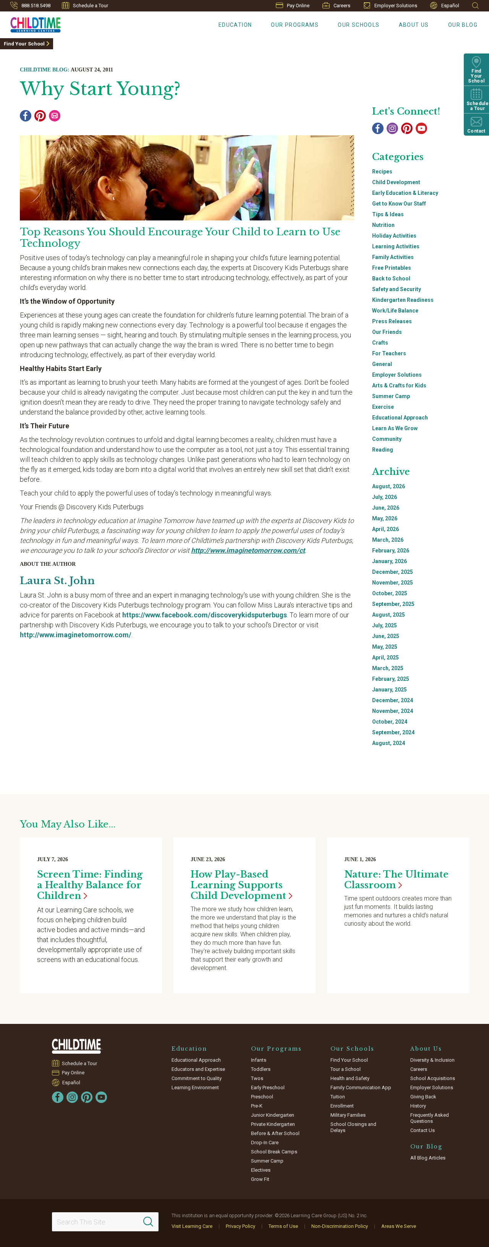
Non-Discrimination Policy (339, 1226)
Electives (260, 1170)
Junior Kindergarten (272, 1115)
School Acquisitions (432, 1078)
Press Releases (392, 321)
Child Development (396, 182)
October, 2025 (389, 593)
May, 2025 (384, 647)
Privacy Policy (240, 1226)
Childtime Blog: (45, 70)
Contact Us (422, 1130)
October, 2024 (389, 722)
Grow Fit (260, 1179)
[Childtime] (30, 23)
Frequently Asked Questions (429, 1118)
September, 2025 (393, 604)
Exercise (383, 407)
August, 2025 (388, 615)
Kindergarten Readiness (403, 300)
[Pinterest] (40, 115)
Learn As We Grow (395, 428)
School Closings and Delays (353, 1127)
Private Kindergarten (273, 1124)
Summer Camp (391, 396)
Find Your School (24, 44)
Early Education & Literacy (405, 193)
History (418, 1106)
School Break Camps (274, 1152)
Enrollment (342, 1106)
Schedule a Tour (90, 5)
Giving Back (423, 1097)
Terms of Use (283, 1226)
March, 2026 (387, 540)
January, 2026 (389, 561)
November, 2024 (392, 711)
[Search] (148, 1222)
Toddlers (260, 1069)
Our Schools (358, 25)
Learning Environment (195, 1087)
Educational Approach (400, 418)
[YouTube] (421, 128)
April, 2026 (385, 529)
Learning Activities (395, 246)
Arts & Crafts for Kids (399, 385)
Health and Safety (349, 1078)
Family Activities (393, 257)
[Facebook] (25, 115)
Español (450, 5)
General (382, 364)
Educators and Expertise (198, 1069)
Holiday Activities (394, 236)
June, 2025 (385, 636)
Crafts (380, 343)
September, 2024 (393, 732)
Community (387, 439)
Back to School (391, 278)
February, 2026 (390, 550)
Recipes (382, 171)
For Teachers (389, 353)
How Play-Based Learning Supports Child (238, 885)
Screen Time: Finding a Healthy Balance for (89, 885)
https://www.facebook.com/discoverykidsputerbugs (204, 615)
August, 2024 (388, 743)
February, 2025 (390, 679)
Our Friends (387, 332)
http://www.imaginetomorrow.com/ (75, 635)
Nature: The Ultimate (396, 880)
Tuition (337, 1097)
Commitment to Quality (197, 1078)
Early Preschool (268, 1087)
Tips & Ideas (388, 214)
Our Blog (463, 25)
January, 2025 (389, 690)
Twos (257, 1078)
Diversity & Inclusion (432, 1060)
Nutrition (383, 225)
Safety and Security (396, 289)
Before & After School (275, 1133)
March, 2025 (387, 668)
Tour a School (345, 1069)
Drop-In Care (265, 1142)
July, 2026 (384, 497)
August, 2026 (388, 486)
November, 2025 (392, 583)
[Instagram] (392, 128)
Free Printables (391, 268)
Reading (382, 450)
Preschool (262, 1097)
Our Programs (295, 25)
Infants (258, 1060)
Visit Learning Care (192, 1226)
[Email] (54, 115)
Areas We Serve (398, 1226)
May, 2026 (384, 518)
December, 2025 (392, 572)
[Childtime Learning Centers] (77, 1046)
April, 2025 (385, 657)
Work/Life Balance (395, 311)
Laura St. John (57, 581)
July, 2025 (384, 625)
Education (235, 25)
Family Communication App (360, 1087)
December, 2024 (392, 700)
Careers (342, 5)
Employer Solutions (395, 5)
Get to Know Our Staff (399, 204)
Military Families (348, 1115)
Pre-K (256, 1106)
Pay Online (298, 5)
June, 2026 (385, 508)
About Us (414, 25)
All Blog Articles (427, 1158)
